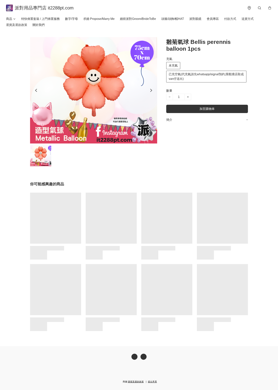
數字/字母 (71, 18)
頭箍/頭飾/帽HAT (172, 18)
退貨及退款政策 (16, 24)
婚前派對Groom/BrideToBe (138, 18)
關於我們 (39, 24)
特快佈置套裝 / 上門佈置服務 (40, 18)
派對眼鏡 (195, 18)
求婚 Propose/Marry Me (99, 18)
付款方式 (230, 18)
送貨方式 (248, 18)
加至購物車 (207, 108)
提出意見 (152, 381)
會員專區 (213, 18)
